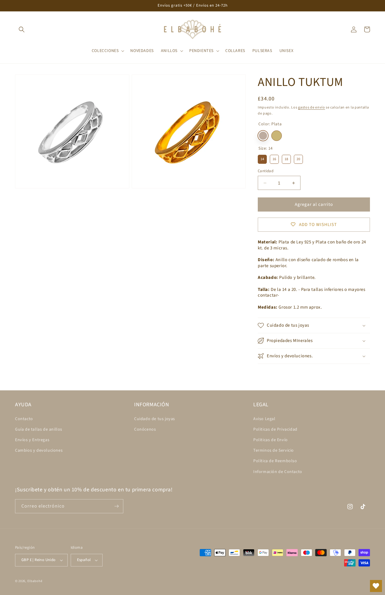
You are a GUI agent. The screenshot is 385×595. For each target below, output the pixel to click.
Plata (263, 135)
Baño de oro (276, 135)
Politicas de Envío (270, 440)
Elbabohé (34, 581)
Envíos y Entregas (32, 440)
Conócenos (145, 429)
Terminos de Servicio (273, 450)
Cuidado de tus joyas (154, 419)
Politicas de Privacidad (275, 429)
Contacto (24, 419)
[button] (21, 29)
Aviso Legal (264, 419)
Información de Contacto (277, 472)
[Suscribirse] (116, 506)
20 (298, 158)
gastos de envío (311, 107)
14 (262, 158)
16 (274, 158)
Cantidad (265, 171)
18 (286, 158)
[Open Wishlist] (376, 586)
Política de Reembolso (275, 461)
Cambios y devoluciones (39, 450)
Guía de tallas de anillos (38, 429)
